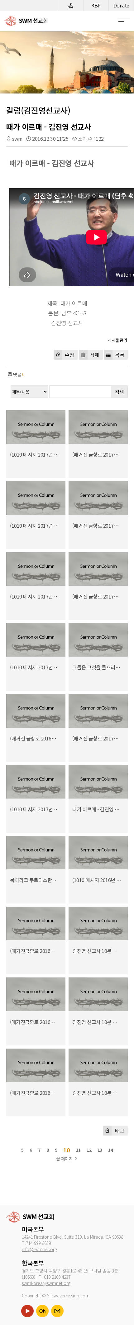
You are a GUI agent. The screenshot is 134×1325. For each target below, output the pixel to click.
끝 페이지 (65, 1158)
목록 (119, 354)
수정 (69, 354)
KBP (96, 5)
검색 (119, 391)
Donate (121, 5)
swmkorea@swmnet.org (46, 1283)
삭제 (94, 354)
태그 (119, 1130)
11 (78, 1150)
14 (110, 1150)
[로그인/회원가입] (70, 5)
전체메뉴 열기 (126, 21)
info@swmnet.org (39, 1249)
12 (89, 1150)
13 (100, 1150)
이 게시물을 (115, 339)
